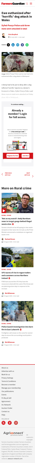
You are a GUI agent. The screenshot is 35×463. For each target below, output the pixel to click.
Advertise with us (8, 371)
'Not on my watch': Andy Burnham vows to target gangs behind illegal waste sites (17, 221)
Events (4, 395)
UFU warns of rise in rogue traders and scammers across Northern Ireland (16, 275)
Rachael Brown (10, 239)
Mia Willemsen (10, 293)
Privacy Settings (7, 378)
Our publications (8, 391)
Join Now (25, 156)
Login (17, 124)
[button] (27, 3)
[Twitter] (3, 423)
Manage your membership (11, 388)
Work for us (6, 374)
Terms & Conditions (9, 381)
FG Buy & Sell (6, 398)
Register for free (12, 156)
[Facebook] (10, 423)
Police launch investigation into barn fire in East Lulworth (17, 328)
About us (5, 368)
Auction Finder (7, 408)
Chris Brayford (13, 34)
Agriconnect (6, 401)
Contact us (5, 411)
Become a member (8, 385)
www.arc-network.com (15, 459)
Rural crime (6, 215)
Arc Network (6, 405)
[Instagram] (16, 423)
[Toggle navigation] (30, 3)
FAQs (3, 415)
